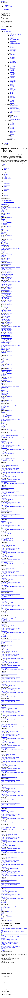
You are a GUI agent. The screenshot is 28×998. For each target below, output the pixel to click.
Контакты (6, 9)
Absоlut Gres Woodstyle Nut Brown (9, 662)
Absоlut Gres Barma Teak (7, 602)
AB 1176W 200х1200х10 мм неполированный (12, 864)
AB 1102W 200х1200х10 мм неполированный (12, 875)
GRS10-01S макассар (6, 271)
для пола (12, 47)
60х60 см (12, 74)
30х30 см (12, 69)
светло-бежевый (5, 349)
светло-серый (13, 80)
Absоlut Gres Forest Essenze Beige (9, 891)
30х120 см (12, 68)
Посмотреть (4, 207)
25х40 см (12, 128)
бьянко (2, 358)
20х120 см (12, 66)
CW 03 (2, 648)
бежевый (12, 85)
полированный (13, 107)
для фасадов (13, 49)
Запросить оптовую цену (13, 207)
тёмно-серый (13, 81)
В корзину (9, 213)
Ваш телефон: (7, 967)
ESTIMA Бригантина (6, 416)
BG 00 (2, 427)
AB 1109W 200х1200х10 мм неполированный (12, 852)
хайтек (11, 64)
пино (2, 237)
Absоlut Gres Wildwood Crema (8, 845)
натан (2, 216)
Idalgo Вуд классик (5, 342)
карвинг (12, 112)
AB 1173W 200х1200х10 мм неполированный (12, 704)
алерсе (2, 211)
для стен (12, 46)
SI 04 (2, 918)
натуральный (4, 380)
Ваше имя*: (6, 976)
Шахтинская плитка (15, 43)
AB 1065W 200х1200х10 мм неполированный (12, 609)
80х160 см (12, 76)
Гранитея (12, 37)
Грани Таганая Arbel (6, 323)
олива (2, 220)
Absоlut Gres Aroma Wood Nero (8, 788)
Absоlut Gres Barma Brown (7, 625)
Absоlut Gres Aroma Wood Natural (9, 674)
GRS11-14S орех (5, 298)
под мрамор (13, 55)
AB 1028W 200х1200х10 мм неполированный (12, 518)
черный (11, 84)
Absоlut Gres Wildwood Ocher (8, 742)
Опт (5, 7)
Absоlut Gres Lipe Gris (6, 511)
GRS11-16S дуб (4, 307)
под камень (12, 57)
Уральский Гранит (14, 39)
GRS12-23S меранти (6, 339)
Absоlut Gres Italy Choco (7, 533)
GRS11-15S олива (5, 303)
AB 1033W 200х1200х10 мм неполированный (12, 540)
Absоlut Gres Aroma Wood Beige (9, 777)
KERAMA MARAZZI (15, 34)
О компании (7, 5)
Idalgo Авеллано (5, 245)
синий (11, 88)
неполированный (14, 105)
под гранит (12, 61)
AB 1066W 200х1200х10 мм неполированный (12, 575)
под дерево (12, 59)
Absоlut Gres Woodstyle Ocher (8, 453)
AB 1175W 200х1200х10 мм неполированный (12, 437)
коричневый (13, 89)
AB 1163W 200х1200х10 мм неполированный (12, 749)
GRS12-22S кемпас (5, 335)
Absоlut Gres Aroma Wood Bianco (9, 719)
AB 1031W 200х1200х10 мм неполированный (12, 449)
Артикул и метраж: (8, 982)
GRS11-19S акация (5, 320)
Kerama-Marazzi (13, 116)
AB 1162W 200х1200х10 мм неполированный (12, 761)
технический (13, 50)
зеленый (12, 90)
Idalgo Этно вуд (4, 383)
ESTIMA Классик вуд (6, 636)
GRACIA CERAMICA (15, 119)
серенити (3, 233)
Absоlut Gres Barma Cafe (7, 613)
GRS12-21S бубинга (6, 330)
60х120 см (12, 73)
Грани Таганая (13, 42)
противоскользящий (15, 109)
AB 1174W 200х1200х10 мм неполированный (12, 552)
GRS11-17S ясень (5, 311)
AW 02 (2, 409)
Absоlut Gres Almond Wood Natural (9, 868)
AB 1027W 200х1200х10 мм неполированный (12, 598)
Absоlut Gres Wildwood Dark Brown (9, 731)
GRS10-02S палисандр (6, 275)
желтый (12, 92)
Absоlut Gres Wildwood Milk (8, 799)
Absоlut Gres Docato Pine (7, 591)
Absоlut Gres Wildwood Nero (8, 811)
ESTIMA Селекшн (5, 902)
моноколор (12, 58)
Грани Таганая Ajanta (6, 278)
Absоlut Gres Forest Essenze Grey (9, 708)
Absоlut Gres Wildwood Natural (8, 765)
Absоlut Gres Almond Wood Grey (9, 880)
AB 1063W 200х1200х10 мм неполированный (12, 621)
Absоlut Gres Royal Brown (7, 488)
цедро (2, 229)
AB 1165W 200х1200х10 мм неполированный (12, 727)
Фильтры (3, 164)
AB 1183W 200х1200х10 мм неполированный (12, 669)
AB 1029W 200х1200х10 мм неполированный (12, 495)
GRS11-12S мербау (5, 290)
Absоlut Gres (13, 41)
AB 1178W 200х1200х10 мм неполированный (12, 681)
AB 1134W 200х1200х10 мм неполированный (12, 818)
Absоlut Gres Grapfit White (7, 568)
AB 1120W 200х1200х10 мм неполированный (12, 829)
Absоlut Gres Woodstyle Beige (8, 685)
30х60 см (12, 70)
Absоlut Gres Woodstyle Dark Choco (9, 430)
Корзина (3, 1)
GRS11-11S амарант (6, 285)
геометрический (14, 62)
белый (11, 82)
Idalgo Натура (4, 204)
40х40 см (12, 72)
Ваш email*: (7, 979)
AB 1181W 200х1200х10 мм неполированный (12, 784)
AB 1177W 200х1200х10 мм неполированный (12, 795)
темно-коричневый (5, 371)
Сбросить (6, 169)
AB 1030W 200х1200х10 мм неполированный (12, 483)
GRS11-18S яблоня (5, 316)
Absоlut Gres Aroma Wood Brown (9, 857)
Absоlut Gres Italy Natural (7, 522)
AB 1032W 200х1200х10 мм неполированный (12, 529)
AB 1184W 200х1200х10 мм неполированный (12, 658)
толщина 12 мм (13, 51)
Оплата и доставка (8, 6)
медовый (3, 375)
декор (11, 136)
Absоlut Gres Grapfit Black (7, 579)
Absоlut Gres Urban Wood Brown (9, 651)
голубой (12, 96)
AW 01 (2, 413)
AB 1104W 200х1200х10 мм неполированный (12, 898)
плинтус (12, 103)
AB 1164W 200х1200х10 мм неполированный (12, 738)
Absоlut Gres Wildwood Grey (8, 822)
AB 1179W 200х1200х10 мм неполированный (12, 692)
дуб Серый (3, 242)
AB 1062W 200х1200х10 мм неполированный (12, 506)
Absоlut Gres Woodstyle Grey (8, 545)
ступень (12, 100)
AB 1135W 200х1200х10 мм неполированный (12, 807)
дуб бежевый (4, 224)
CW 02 (2, 643)
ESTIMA (12, 35)
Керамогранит (7, 31)
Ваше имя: (6, 965)
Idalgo (11, 38)
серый (11, 93)
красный (12, 86)
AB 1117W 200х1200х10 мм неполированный (12, 841)
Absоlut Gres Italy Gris (6, 442)
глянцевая (12, 140)
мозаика (12, 101)
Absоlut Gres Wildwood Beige (8, 754)
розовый (12, 95)
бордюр (11, 138)
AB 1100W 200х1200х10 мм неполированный (12, 887)
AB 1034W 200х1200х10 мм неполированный (12, 563)
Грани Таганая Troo (6, 264)
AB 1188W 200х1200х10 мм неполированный (12, 472)
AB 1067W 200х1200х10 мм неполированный (12, 586)
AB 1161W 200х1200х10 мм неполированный (12, 772)
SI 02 (2, 914)
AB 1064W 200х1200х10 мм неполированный (12, 632)
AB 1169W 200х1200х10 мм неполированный (12, 715)
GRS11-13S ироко (5, 294)
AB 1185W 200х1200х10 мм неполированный (12, 460)
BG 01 (2, 423)
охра (2, 362)
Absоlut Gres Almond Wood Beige (9, 834)
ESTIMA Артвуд (5, 402)
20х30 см (12, 127)
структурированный (15, 111)
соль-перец (12, 54)
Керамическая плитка (9, 113)
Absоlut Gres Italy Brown (7, 556)
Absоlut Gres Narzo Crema (7, 499)
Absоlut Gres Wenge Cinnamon (8, 476)
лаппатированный (14, 108)
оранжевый (12, 97)
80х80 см (12, 77)
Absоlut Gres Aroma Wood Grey (8, 697)
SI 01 (2, 910)
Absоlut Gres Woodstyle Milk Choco (9, 465)
